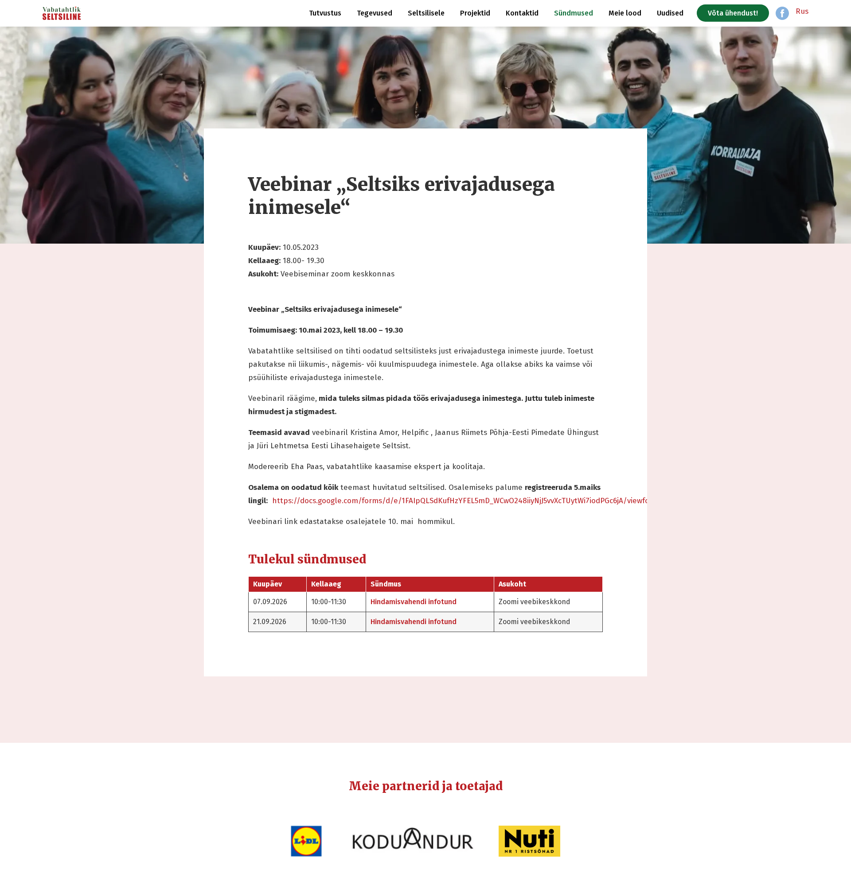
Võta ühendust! (733, 13)
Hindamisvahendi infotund (414, 602)
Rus (802, 11)
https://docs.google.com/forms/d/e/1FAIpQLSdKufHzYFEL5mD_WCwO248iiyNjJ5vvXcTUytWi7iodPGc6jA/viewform (465, 500)
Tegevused (374, 13)
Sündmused (573, 13)
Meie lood (625, 13)
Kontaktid (522, 13)
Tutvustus (325, 13)
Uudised (670, 13)
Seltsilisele (426, 13)
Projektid (475, 13)
